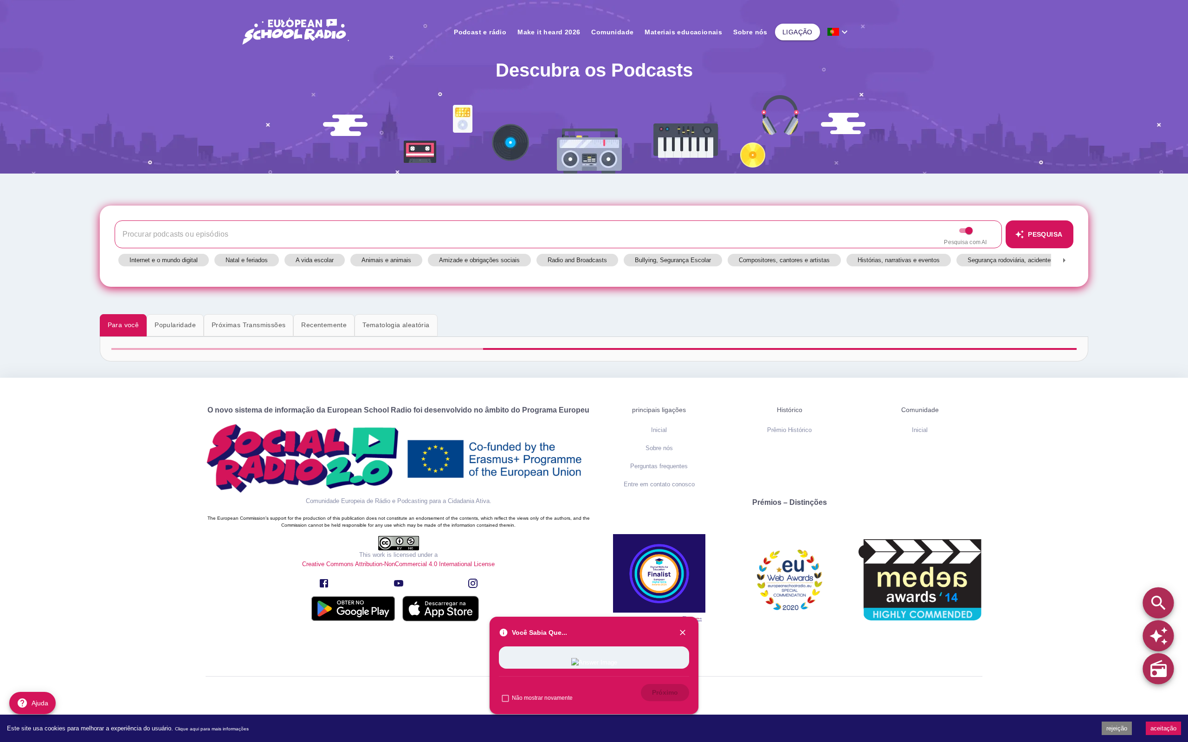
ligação (797, 32)
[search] (1158, 602)
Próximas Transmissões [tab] (248, 325)
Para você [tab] (123, 325)
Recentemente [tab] (324, 325)
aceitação (1163, 728)
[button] (163, 260)
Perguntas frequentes (659, 466)
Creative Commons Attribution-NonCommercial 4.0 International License (398, 564)
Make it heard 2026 (548, 32)
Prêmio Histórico (789, 429)
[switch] (969, 230)
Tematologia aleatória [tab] (395, 325)
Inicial (659, 429)
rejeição (1116, 728)
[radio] (1158, 668)
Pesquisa (1045, 234)
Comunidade (612, 32)
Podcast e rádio (480, 32)
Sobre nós (750, 32)
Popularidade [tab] (175, 325)
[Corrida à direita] (1064, 260)
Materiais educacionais (683, 32)
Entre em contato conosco (659, 484)
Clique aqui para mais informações (212, 728)
